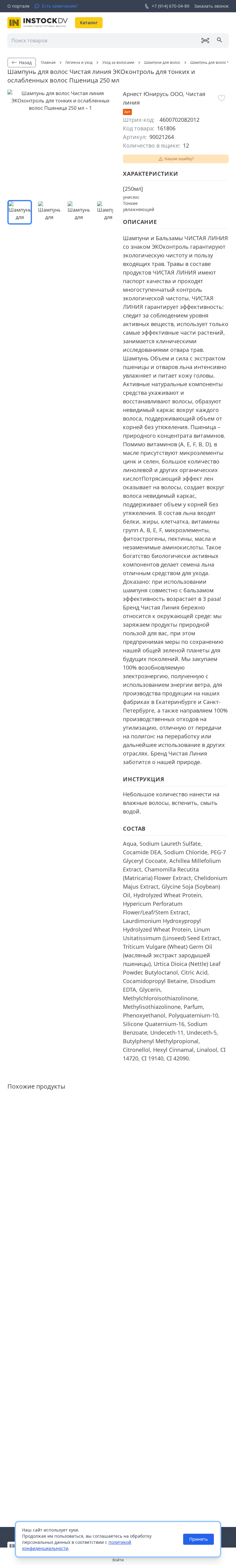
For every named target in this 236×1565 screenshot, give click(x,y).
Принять (198, 1539)
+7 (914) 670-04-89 (170, 6)
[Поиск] (220, 40)
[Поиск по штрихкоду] (205, 40)
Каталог (89, 22)
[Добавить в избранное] (222, 98)
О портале (18, 6)
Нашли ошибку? (179, 158)
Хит (127, 111)
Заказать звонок (211, 6)
